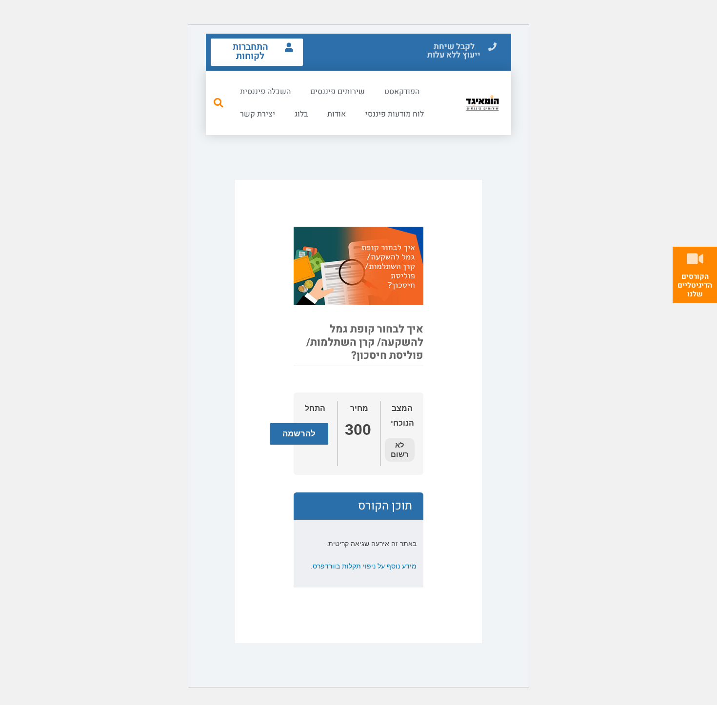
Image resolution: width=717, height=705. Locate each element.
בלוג (301, 114)
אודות (336, 114)
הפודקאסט (401, 92)
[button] (460, 51)
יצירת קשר (257, 114)
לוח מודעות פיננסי (394, 114)
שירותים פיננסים (337, 92)
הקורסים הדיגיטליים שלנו (694, 285)
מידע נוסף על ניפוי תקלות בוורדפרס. (364, 566)
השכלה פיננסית (265, 92)
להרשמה (299, 433)
